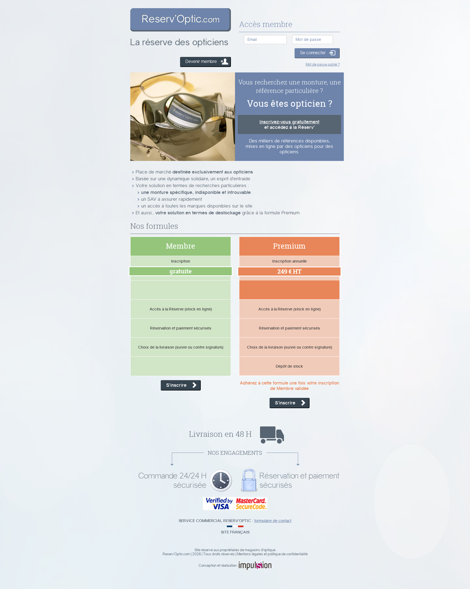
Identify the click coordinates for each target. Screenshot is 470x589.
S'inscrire (176, 385)
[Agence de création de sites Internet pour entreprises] (255, 565)
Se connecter (313, 52)
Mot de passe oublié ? (323, 64)
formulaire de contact (272, 520)
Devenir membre (201, 61)
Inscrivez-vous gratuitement (289, 121)
